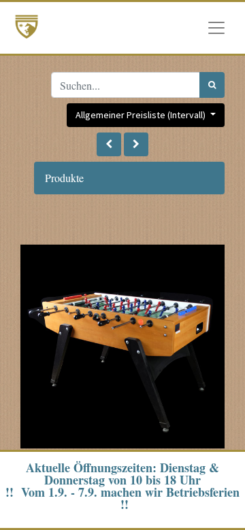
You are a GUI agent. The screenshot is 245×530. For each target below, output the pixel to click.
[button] (109, 144)
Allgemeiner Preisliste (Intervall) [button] (142, 115)
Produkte (64, 178)
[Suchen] (212, 85)
